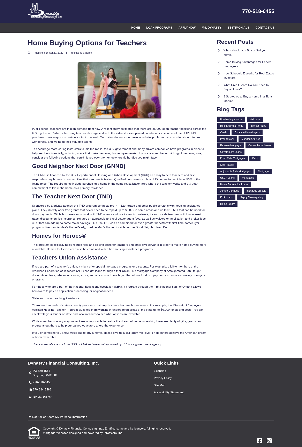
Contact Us (265, 27)
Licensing (160, 370)
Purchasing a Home (81, 52)
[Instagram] (269, 441)
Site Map (159, 385)
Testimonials (238, 27)
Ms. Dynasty (211, 27)
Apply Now (187, 27)
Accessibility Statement (169, 392)
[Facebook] (259, 441)
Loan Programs (159, 27)
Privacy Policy (163, 378)
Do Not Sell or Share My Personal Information (57, 416)
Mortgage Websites (56, 432)
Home (135, 27)
